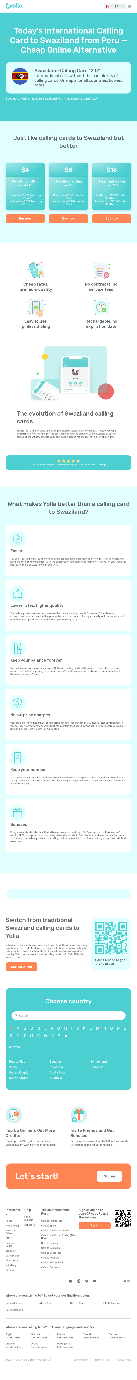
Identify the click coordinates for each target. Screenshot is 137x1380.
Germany (96, 1067)
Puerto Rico (17, 1061)
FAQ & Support (28, 1218)
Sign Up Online (21, 967)
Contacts (29, 1224)
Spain (13, 1067)
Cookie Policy (81, 1359)
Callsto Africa (77, 1303)
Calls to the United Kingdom (56, 1230)
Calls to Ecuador (50, 1243)
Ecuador (55, 1061)
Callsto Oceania (14, 1310)
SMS (8, 1238)
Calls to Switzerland (52, 1262)
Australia (56, 1078)
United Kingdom (20, 1072)
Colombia (56, 1067)
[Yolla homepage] (14, 6)
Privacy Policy (123, 1359)
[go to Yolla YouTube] (95, 1281)
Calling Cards (12, 1255)
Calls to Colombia (50, 1248)
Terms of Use (102, 1359)
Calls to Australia (50, 1257)
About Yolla (12, 1260)
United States (18, 1078)
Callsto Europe (14, 1303)
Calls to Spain (48, 1225)
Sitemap (10, 1270)
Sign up (109, 1176)
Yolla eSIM (11, 1250)
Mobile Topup (13, 1225)
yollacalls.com (14, 1144)
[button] (115, 6)
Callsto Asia (44, 1303)
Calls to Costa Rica (51, 1252)
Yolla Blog (11, 1265)
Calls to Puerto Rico (51, 1220)
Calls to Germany (50, 1267)
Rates (9, 1220)
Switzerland (98, 1061)
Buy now (25, 218)
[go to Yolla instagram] (79, 1281)
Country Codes (10, 1244)
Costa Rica (57, 1072)
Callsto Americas (111, 1303)
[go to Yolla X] (87, 1281)
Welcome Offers (11, 1232)
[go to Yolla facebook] (71, 1281)
